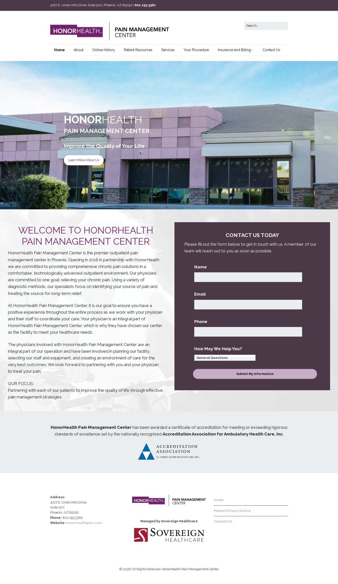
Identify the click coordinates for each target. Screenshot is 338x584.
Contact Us (271, 50)
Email (201, 294)
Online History (103, 50)
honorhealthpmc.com (84, 523)
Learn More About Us (83, 160)
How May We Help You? (218, 348)
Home (59, 50)
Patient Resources (138, 50)
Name (202, 266)
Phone (202, 321)
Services (168, 50)
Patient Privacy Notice (232, 511)
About (78, 50)
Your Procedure (196, 50)
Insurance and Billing (234, 50)
